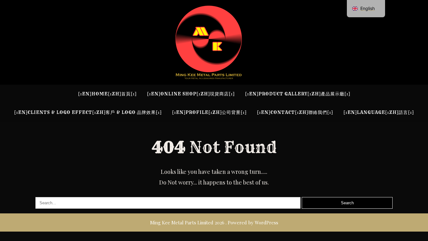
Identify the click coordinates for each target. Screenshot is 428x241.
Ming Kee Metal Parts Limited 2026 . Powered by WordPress (214, 222)
